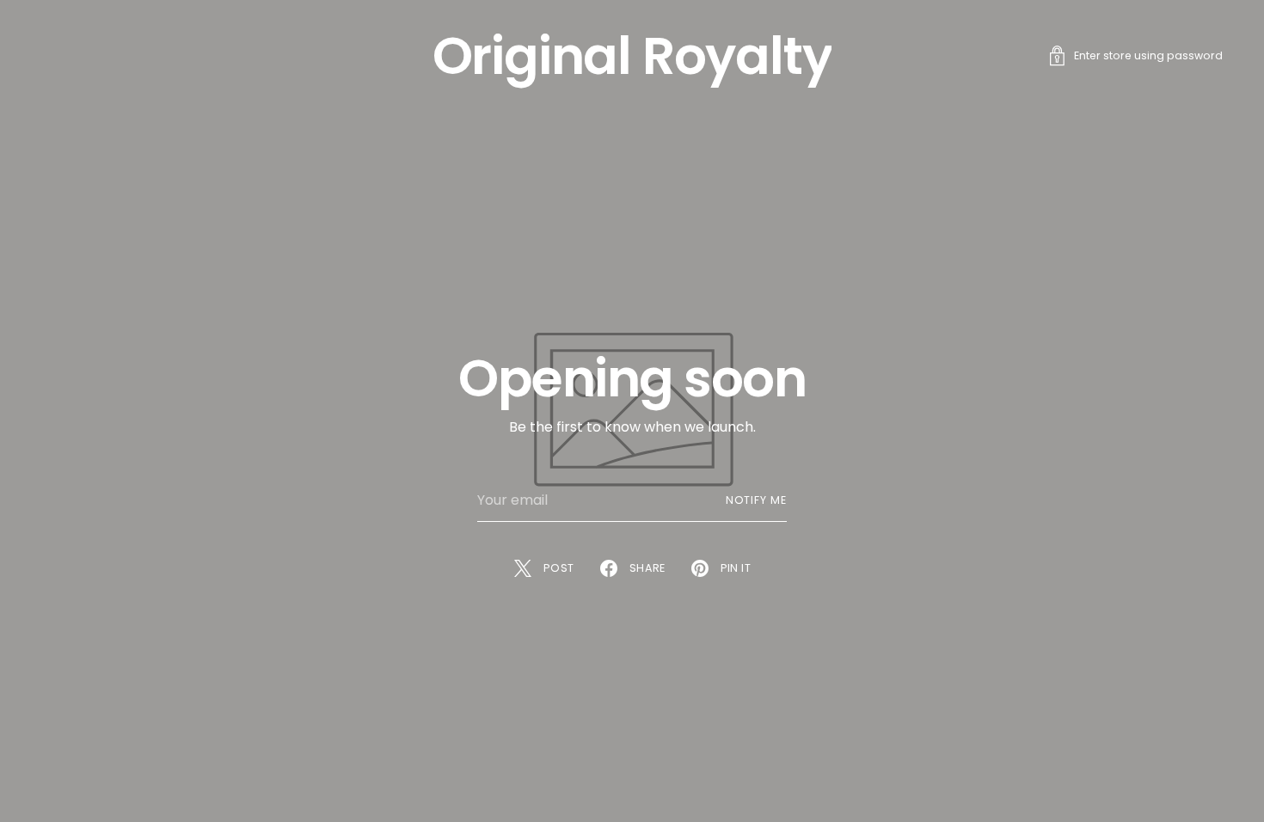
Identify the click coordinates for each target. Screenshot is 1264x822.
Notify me (756, 500)
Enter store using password (1148, 55)
